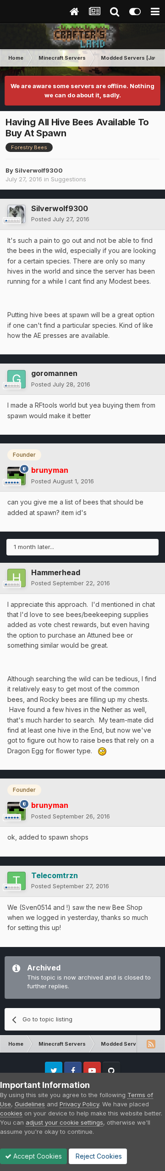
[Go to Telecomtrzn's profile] (16, 881)
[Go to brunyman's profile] (16, 476)
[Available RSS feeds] (151, 1044)
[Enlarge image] (102, 751)
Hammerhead (55, 572)
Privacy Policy (79, 1104)
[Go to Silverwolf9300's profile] (16, 214)
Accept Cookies (36, 1156)
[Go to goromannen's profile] (16, 379)
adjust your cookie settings (64, 1122)
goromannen (54, 373)
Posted (60, 219)
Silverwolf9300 (39, 170)
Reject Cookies (98, 1156)
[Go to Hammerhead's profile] (16, 578)
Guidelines (30, 1104)
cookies (11, 1113)
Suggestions (68, 179)
